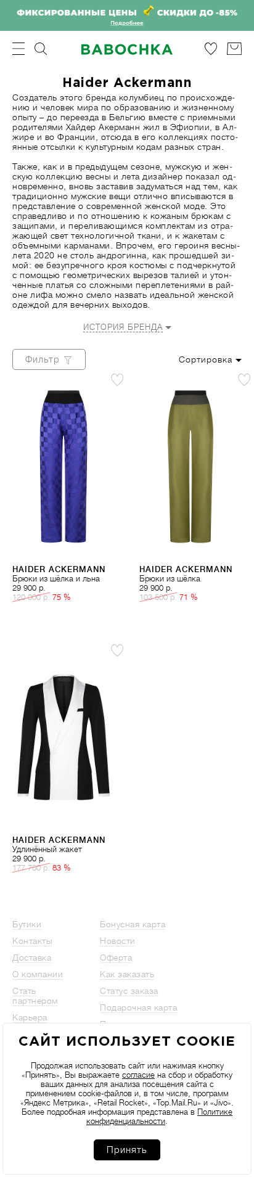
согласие (138, 1075)
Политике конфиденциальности (159, 1116)
